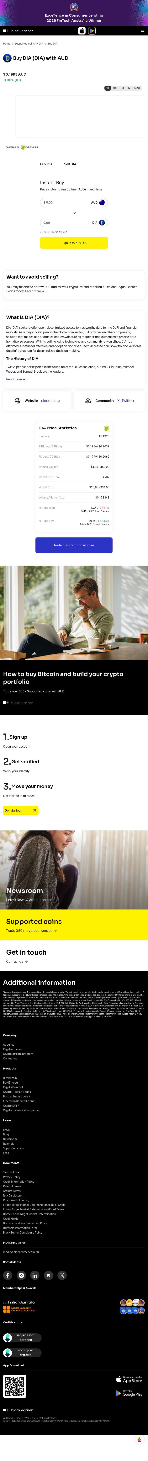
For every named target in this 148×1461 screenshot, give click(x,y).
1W (115, 88)
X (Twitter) (125, 401)
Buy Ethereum (11, 1082)
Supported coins (24, 43)
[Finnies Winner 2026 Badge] (141, 1310)
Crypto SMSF (11, 1105)
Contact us (10, 1058)
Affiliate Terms (12, 1190)
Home (6, 43)
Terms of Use (63, 1006)
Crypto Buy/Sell (13, 1087)
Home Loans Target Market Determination (29, 1214)
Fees (6, 1152)
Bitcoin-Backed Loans (17, 1096)
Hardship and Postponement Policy (25, 1223)
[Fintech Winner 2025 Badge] (141, 1302)
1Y (129, 88)
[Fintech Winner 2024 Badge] (123, 1302)
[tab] (46, 164)
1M (122, 88)
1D (107, 88)
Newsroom (10, 1139)
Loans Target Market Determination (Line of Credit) (34, 1204)
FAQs (75, 1006)
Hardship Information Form (20, 1227)
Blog (6, 1134)
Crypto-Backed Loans (17, 1091)
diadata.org (50, 401)
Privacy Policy (11, 1177)
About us (8, 1044)
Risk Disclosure (12, 1195)
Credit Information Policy (18, 1181)
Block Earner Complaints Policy (22, 1232)
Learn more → (34, 291)
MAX (137, 88)
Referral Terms (12, 1186)
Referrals (8, 1143)
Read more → (15, 379)
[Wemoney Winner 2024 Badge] (129, 1302)
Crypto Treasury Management (21, 1110)
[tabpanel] (74, 214)
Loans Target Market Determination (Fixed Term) (33, 1209)
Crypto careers (12, 1049)
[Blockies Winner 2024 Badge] (135, 1302)
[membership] (18, 1302)
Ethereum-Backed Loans (18, 1101)
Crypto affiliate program (18, 1053)
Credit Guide (10, 1218)
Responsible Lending (16, 1200)
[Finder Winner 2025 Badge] (123, 1310)
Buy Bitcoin (10, 1078)
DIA (41, 43)
